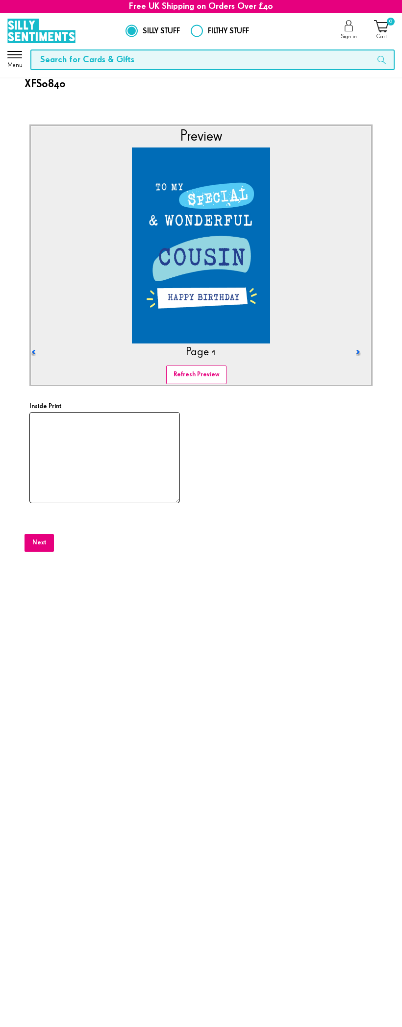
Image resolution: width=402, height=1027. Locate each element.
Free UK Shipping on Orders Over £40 (201, 6)
